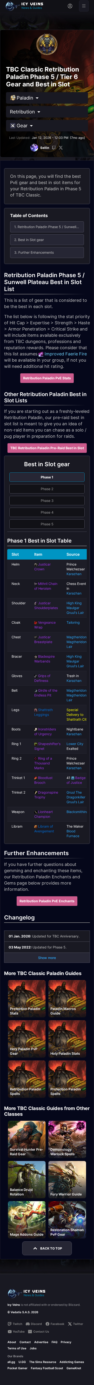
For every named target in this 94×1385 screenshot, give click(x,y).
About (11, 1342)
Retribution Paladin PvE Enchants (47, 901)
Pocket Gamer (17, 1368)
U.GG (22, 1362)
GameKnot (74, 1368)
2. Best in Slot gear (29, 240)
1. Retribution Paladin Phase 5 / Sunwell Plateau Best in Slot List (49, 227)
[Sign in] (70, 6)
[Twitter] (61, 148)
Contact (25, 1342)
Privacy (66, 1342)
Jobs (33, 1348)
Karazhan (74, 574)
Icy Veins (13, 1304)
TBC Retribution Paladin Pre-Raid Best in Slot (47, 448)
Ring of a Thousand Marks (43, 763)
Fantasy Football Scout (47, 1368)
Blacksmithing (77, 812)
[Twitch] (54, 148)
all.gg (11, 1362)
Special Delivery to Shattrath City (77, 714)
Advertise (41, 1342)
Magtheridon (77, 637)
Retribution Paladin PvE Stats (47, 378)
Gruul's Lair (75, 613)
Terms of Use (16, 1348)
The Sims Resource (42, 1362)
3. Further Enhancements (34, 252)
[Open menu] (84, 5)
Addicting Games (72, 1362)
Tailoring (73, 622)
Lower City (75, 744)
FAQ (54, 1342)
